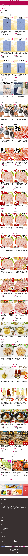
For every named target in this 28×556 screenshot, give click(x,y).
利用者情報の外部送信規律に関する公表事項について (14, 550)
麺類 (4, 507)
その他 (17, 508)
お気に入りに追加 (22, 476)
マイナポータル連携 (3, 536)
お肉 (1, 506)
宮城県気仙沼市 (13, 476)
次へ (18, 15)
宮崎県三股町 (2, 80)
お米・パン (8, 506)
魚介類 (4, 506)
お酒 (20, 506)
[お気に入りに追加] (13, 58)
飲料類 (23, 506)
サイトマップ (11, 549)
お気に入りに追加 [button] (13, 58)
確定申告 (2, 535)
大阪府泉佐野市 (25, 476)
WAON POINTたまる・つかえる (4, 528)
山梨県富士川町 (2, 476)
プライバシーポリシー (14, 551)
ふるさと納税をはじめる (24, 4)
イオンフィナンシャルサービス (14, 552)
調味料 (11, 507)
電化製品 (18, 507)
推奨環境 (15, 549)
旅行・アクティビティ (3, 508)
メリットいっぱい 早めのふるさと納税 (5, 525)
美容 (21, 507)
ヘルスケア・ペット (10, 508)
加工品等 (8, 507)
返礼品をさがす (10, 4)
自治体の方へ (17, 541)
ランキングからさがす (3, 509)
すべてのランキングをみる (14, 479)
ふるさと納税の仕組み (3, 523)
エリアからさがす (3, 500)
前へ (10, 15)
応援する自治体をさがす (3, 4)
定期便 (14, 508)
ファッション (24, 507)
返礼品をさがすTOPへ (14, 456)
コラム (1, 514)
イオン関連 (2, 517)
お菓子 (2, 507)
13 (16, 454)
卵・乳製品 (17, 506)
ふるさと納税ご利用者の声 (4, 529)
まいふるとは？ (2, 524)
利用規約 (18, 549)
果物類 (11, 506)
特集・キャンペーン (17, 4)
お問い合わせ (3, 541)
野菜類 (14, 506)
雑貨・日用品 (14, 507)
